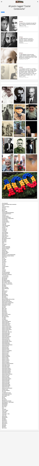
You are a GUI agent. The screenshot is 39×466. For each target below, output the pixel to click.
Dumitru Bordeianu (5, 232)
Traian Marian (4, 412)
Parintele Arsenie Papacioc (6, 323)
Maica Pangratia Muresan (6, 281)
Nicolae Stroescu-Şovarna (6, 314)
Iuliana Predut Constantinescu (7, 274)
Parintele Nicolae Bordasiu (6, 370)
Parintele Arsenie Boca (5, 322)
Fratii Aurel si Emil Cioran (6, 246)
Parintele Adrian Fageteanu (6, 321)
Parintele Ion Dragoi (5, 357)
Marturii (3, 289)
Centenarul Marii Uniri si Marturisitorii (8, 212)
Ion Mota (3, 268)
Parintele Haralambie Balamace (7, 344)
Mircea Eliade (4, 296)
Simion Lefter (4, 406)
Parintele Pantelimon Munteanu (7, 374)
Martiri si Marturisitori (5, 288)
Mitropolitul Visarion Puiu (6, 300)
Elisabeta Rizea (4, 237)
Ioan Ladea (4, 260)
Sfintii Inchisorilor (4, 404)
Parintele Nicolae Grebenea (6, 371)
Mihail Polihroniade (5, 295)
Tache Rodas (4, 409)
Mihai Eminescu (4, 292)
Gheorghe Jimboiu (5, 253)
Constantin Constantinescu (6, 217)
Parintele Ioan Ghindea (5, 351)
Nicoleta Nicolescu (5, 315)
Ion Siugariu (4, 271)
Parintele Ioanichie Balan (6, 356)
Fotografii (3, 245)
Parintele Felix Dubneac (5, 337)
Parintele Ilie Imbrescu (5, 348)
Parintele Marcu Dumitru (6, 364)
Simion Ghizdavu (4, 405)
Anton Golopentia (5, 203)
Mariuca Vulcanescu (5, 287)
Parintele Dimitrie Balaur (6, 333)
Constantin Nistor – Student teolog (7, 218)
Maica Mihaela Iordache (6, 280)
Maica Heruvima (4, 279)
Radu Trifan (4, 398)
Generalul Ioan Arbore (5, 248)
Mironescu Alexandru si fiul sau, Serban (8, 299)
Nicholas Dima (4, 309)
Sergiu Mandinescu (5, 403)
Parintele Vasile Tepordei (6, 384)
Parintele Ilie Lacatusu (5, 349)
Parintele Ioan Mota (5, 354)
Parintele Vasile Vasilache (6, 385)
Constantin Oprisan (5, 220)
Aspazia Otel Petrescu (5, 206)
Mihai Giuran (4, 293)
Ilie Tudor (3, 258)
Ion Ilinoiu (3, 267)
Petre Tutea (4, 391)
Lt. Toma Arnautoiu (5, 275)
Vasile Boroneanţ (4, 417)
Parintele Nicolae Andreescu (6, 369)
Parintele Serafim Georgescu (6, 378)
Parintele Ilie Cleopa (5, 347)
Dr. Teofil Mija (4, 231)
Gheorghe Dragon (4, 251)
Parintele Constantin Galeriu (6, 326)
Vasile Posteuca (4, 422)
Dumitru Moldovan (5, 233)
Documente (4, 227)
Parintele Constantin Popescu (7, 327)
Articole (3, 205)
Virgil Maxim (4, 426)
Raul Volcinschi (4, 399)
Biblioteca (3, 210)
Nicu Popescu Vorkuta (5, 316)
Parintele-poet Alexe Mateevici (7, 388)
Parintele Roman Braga (5, 377)
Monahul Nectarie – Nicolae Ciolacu (7, 302)
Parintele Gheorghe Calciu (6, 340)
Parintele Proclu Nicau (5, 376)
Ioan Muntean (4, 261)
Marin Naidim (4, 285)
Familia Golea (4, 241)
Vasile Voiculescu (4, 423)
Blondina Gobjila (4, 211)
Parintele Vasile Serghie (5, 383)
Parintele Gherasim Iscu (5, 342)
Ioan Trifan (4, 264)
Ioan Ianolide (4, 259)
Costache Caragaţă (5, 226)
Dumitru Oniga (4, 234)
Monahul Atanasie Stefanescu (7, 301)
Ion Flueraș (4, 265)
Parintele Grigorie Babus (6, 343)
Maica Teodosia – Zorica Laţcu (7, 282)
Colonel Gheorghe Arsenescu (6, 213)
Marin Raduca (4, 286)
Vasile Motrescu (4, 420)
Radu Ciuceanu (4, 396)
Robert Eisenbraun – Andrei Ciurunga (8, 402)
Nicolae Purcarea (4, 313)
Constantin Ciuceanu (5, 216)
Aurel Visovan (4, 209)
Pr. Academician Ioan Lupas (6, 392)
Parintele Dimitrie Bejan (6, 334)
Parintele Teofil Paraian (6, 382)
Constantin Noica (4, 219)
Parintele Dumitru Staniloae (6, 336)
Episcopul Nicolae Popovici (6, 238)
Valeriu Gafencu (4, 416)
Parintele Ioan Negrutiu (5, 355)
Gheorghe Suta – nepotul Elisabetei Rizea (8, 254)
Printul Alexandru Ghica (5, 395)
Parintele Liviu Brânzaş (5, 362)
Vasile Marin (4, 418)
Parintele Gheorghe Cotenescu (7, 341)
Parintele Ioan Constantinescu (7, 350)
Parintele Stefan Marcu (5, 381)
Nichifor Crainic (4, 308)
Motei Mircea (4, 306)
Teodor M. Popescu (5, 410)
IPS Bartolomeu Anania (5, 273)
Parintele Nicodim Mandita (6, 368)
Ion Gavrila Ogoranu (5, 266)
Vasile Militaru (4, 419)
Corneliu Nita (4, 224)
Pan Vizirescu (4, 319)
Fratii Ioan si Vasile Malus (6, 247)
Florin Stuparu (4, 244)
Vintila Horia (4, 424)
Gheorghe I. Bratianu (5, 252)
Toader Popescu (4, 411)
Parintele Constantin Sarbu (6, 328)
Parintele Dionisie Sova (5, 335)
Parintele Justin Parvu (5, 361)
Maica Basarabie (4, 278)
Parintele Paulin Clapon (6, 375)
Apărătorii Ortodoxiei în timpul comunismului (9, 204)
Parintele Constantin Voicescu (7, 329)
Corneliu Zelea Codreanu (6, 225)
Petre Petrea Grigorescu (6, 390)
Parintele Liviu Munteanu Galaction (7, 363)
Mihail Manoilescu (5, 294)
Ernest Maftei (4, 240)
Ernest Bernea (4, 239)
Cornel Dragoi (4, 223)
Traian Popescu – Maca (5, 413)
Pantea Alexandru (5, 320)
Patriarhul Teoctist (5, 389)
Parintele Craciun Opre (5, 330)
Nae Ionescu (4, 307)
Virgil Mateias (4, 425)
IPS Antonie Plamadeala (6, 272)
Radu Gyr (3, 397)
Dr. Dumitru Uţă (4, 230)
